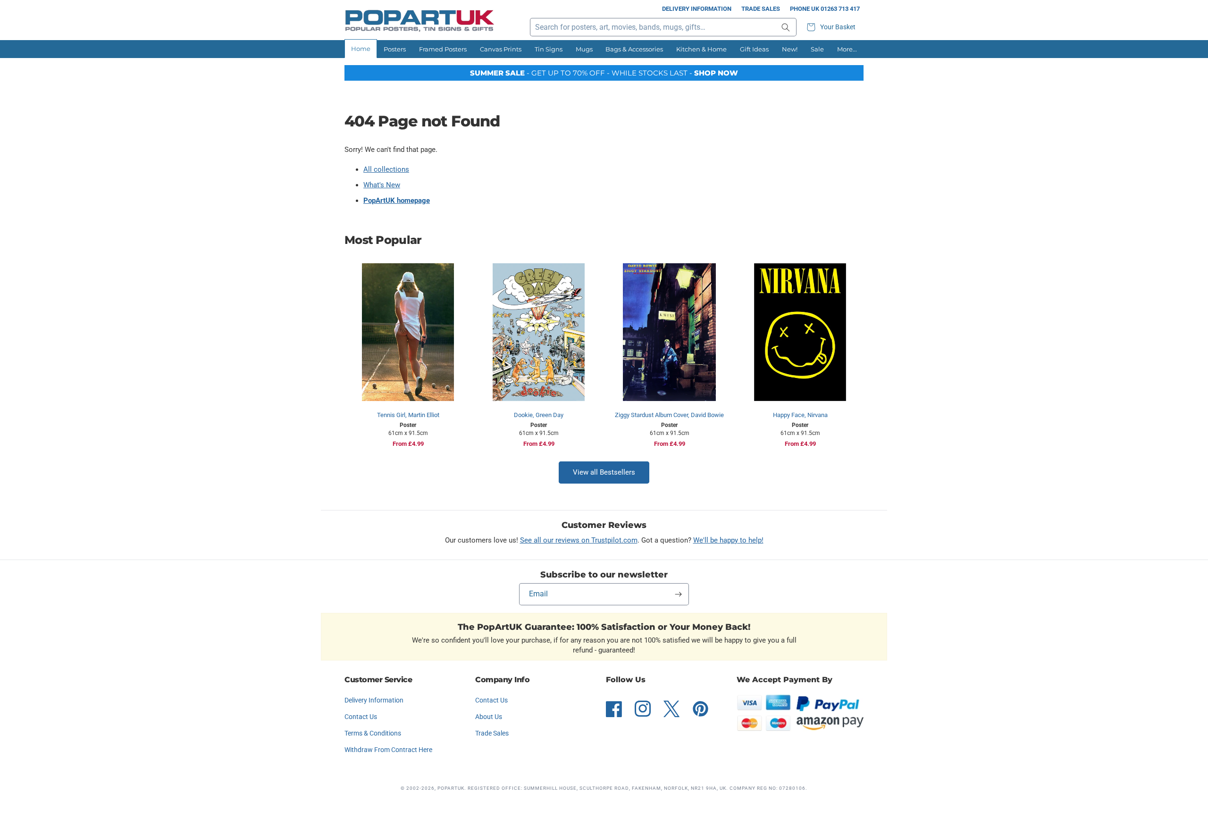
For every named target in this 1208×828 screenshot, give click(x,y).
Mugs (584, 49)
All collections (386, 169)
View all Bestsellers (604, 472)
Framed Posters (443, 49)
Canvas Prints (500, 49)
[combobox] (663, 27)
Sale (817, 49)
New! (789, 49)
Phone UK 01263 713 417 (825, 8)
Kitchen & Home (701, 49)
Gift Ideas (754, 49)
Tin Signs (548, 49)
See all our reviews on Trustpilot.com (579, 540)
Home (360, 48)
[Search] (785, 27)
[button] (832, 27)
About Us (488, 716)
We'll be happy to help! (728, 540)
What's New (381, 185)
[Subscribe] (678, 594)
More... (847, 49)
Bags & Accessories (634, 49)
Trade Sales (760, 8)
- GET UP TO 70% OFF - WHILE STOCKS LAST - (604, 72)
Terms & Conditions (372, 733)
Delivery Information (696, 8)
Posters (395, 49)
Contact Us (360, 716)
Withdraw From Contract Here (388, 749)
